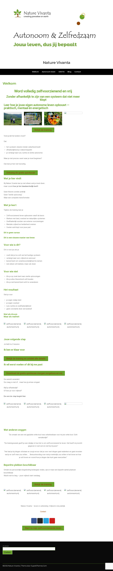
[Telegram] (46, 520)
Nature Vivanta (56, 62)
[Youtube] (52, 520)
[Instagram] (40, 520)
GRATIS (61, 72)
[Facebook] (34, 520)
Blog (69, 72)
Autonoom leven (48, 72)
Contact (77, 72)
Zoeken (6, 546)
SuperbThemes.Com (39, 566)
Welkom (35, 72)
